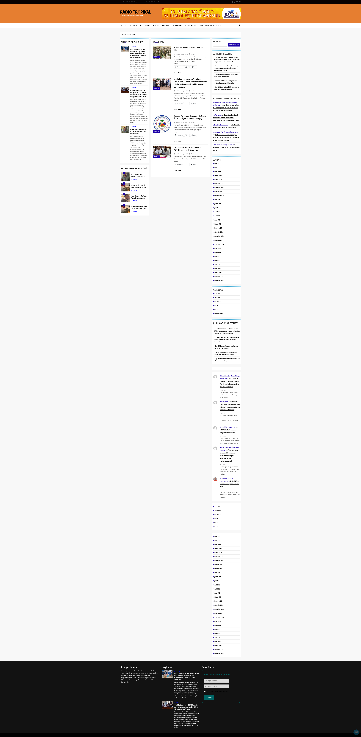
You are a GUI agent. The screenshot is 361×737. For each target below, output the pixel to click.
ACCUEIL (124, 25)
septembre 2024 (219, 244)
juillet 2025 (217, 204)
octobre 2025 (218, 191)
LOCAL (216, 306)
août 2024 (217, 248)
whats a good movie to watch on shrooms (225, 132)
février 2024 (218, 272)
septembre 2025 (219, 196)
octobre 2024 (218, 240)
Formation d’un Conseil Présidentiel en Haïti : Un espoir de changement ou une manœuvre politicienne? (226, 117)
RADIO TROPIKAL (135, 11)
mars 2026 (217, 171)
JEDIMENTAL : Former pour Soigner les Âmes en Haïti (229, 483)
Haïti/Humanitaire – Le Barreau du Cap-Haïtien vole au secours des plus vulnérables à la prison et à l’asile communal (138, 54)
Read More (177, 73)
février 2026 (218, 175)
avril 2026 (217, 167)
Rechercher (217, 41)
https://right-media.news (220, 125)
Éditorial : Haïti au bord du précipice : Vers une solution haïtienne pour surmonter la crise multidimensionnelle (226, 137)
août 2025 (217, 200)
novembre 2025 (219, 187)
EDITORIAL (217, 302)
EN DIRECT (133, 25)
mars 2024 (217, 268)
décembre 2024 (218, 232)
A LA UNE (133, 47)
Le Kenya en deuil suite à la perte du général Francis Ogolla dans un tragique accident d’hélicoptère (226, 107)
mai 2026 (217, 163)
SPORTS (216, 310)
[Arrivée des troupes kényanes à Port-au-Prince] (162, 52)
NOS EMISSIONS (190, 25)
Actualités (217, 297)
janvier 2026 (218, 179)
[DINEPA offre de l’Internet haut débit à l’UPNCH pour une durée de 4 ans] (162, 152)
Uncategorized (218, 314)
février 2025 (217, 224)
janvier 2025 (218, 228)
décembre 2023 (218, 277)
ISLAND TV (149, 2)
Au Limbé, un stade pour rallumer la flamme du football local (139, 208)
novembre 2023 (218, 281)
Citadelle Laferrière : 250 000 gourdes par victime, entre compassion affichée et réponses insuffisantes (138, 94)
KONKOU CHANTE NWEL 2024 (209, 25)
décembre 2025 (218, 183)
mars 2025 (217, 220)
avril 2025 (217, 216)
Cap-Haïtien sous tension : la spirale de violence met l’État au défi (138, 132)
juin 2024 (217, 256)
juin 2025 (217, 208)
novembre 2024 (219, 236)
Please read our (217, 691)
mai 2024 (217, 260)
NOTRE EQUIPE (145, 25)
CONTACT (165, 25)
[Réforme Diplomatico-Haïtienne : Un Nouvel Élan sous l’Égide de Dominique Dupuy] (162, 124)
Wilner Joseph (217, 115)
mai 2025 (217, 212)
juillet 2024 (217, 252)
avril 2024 (217, 264)
